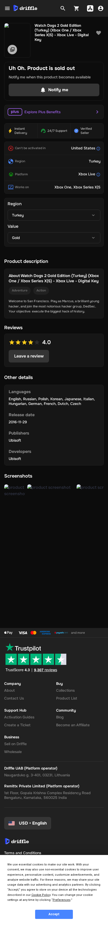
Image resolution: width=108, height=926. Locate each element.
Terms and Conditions (22, 853)
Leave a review (29, 356)
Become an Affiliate (73, 725)
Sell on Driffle (15, 743)
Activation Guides (19, 717)
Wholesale (13, 751)
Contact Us (14, 698)
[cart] (76, 8)
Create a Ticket (17, 725)
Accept (54, 914)
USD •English (33, 823)
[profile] (101, 8)
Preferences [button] (62, 900)
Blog (60, 717)
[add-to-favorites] (98, 33)
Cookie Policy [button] (40, 895)
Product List (66, 698)
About (9, 690)
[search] (63, 8)
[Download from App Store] (90, 8)
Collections (65, 690)
